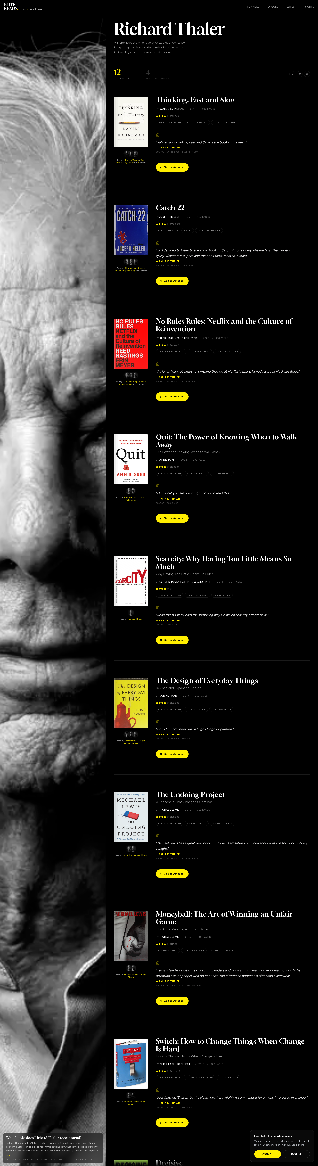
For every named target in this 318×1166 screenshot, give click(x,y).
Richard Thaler (125, 384)
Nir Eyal (141, 741)
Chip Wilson (130, 268)
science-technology (224, 122)
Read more (12, 1155)
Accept (267, 1154)
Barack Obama (132, 160)
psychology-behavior (169, 122)
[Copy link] (307, 74)
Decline (296, 1154)
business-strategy (200, 352)
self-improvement (222, 473)
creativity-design (196, 709)
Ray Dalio (128, 162)
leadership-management (171, 352)
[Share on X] (292, 74)
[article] (131, 134)
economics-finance (197, 122)
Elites (23, 9)
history (188, 230)
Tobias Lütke (131, 741)
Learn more (298, 1144)
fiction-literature (168, 230)
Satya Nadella (139, 381)
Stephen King (128, 271)
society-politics (221, 595)
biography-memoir (196, 823)
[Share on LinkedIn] (300, 74)
